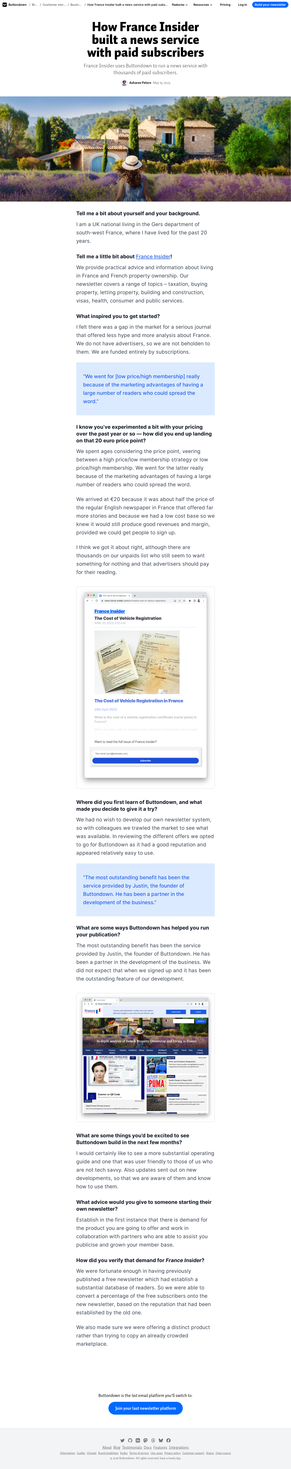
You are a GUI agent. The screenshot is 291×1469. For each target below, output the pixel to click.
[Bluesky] (161, 1440)
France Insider (153, 256)
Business (77, 4)
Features (178, 4)
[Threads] (153, 1440)
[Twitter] (122, 1440)
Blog (35, 4)
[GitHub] (130, 1440)
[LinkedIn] (138, 1440)
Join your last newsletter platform (145, 1408)
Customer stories (54, 4)
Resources (201, 4)
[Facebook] (168, 1440)
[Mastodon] (145, 1440)
